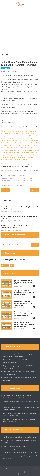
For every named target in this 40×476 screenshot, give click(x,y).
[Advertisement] (20, 31)
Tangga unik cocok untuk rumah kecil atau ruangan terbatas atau (23, 282)
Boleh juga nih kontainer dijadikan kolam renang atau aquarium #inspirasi (6, 190)
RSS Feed (34, 472)
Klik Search (35, 245)
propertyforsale (28, 178)
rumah (10, 164)
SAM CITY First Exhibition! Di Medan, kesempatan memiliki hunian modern (17, 227)
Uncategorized (5, 68)
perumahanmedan (7, 178)
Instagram (7, 472)
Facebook (14, 472)
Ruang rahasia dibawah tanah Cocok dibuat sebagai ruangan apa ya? (24, 324)
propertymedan (6, 180)
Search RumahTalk (6, 242)
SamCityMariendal (25, 183)
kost (14, 164)
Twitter (21, 472)
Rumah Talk (15, 71)
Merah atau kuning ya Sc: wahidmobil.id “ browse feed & (20, 452)
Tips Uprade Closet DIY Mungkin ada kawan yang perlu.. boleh (23, 303)
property (18, 178)
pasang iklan (9, 170)
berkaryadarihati (12, 175)
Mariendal (23, 175)
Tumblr (27, 472)
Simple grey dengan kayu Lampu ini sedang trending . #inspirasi (19, 217)
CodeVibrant (20, 470)
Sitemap (15, 474)
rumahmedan (6, 183)
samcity (15, 183)
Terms (21, 474)
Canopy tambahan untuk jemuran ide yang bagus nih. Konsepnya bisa (24, 292)
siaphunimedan (20, 185)
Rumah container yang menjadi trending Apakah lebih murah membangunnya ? (19, 208)
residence (16, 180)
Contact (27, 474)
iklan (6, 164)
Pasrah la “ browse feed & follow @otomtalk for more (19, 437)
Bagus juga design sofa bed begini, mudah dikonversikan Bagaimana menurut (24, 314)
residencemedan (27, 180)
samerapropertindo (7, 185)
